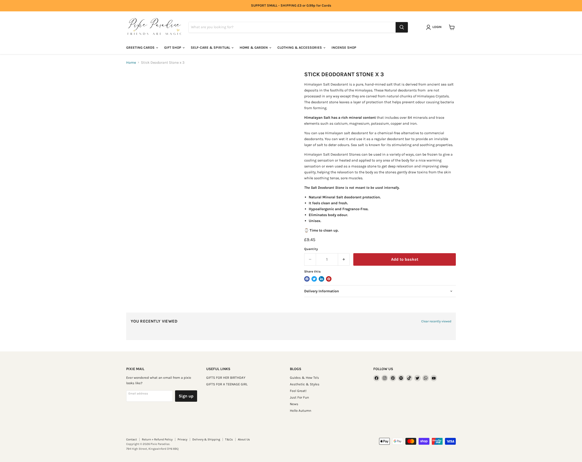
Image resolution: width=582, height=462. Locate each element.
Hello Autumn (300, 411)
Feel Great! (298, 391)
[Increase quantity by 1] (344, 259)
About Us (244, 439)
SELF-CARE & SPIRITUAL (211, 47)
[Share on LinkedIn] (321, 279)
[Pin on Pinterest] (328, 279)
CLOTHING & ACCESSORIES (300, 47)
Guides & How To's (304, 378)
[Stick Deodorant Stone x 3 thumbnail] (135, 84)
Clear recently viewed (436, 321)
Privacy (182, 439)
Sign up (186, 396)
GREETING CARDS (141, 47)
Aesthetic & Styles (304, 384)
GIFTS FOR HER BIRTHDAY (225, 378)
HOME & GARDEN (254, 47)
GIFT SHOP (173, 47)
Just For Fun (299, 397)
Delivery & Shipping (206, 439)
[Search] (402, 27)
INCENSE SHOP (343, 47)
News (294, 404)
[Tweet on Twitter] (314, 279)
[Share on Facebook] (307, 279)
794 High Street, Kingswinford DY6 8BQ (152, 448)
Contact (131, 439)
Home (131, 63)
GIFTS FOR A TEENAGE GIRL (227, 384)
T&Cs (229, 439)
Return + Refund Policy (157, 439)
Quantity (311, 249)
